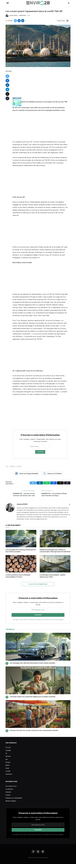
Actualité (8, 750)
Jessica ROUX (13, 15)
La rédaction (9, 789)
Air (6, 753)
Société (8, 771)
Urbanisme (9, 774)
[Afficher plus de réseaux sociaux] (26, 20)
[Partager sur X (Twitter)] (15, 20)
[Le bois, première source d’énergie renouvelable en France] (21, 563)
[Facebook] (7, 80)
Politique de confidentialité (14, 798)
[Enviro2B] (38, 3)
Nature (8, 765)
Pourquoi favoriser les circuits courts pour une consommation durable (34, 730)
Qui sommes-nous (11, 786)
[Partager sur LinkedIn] (22, 20)
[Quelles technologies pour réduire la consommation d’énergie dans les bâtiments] (55, 538)
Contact (8, 795)
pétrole (12, 466)
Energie (8, 762)
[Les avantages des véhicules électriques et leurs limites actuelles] (21, 538)
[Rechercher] (69, 3)
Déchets (8, 756)
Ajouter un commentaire (38, 584)
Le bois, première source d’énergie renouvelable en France (18, 576)
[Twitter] (7, 76)
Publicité (8, 792)
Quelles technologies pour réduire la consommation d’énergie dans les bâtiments (55, 551)
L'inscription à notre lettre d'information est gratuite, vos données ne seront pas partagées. (38, 619)
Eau (7, 759)
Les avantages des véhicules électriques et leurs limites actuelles (21, 551)
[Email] (7, 94)
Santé (7, 768)
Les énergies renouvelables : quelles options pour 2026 (52, 576)
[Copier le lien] (7, 98)
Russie (19, 466)
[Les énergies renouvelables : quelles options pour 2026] (55, 563)
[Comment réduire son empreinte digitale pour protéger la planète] (38, 680)
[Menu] (7, 3)
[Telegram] (7, 89)
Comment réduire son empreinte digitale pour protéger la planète (32, 697)
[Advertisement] (42, 84)
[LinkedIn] (7, 85)
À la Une (8, 747)
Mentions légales (11, 801)
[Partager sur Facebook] (19, 20)
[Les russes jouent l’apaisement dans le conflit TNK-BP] (38, 46)
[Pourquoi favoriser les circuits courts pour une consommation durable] (38, 714)
